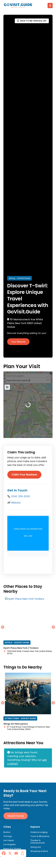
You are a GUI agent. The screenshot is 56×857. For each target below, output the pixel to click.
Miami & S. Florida (12, 848)
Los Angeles (9, 844)
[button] (50, 5)
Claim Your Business (24, 474)
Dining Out (35, 847)
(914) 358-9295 (20, 496)
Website (16, 502)
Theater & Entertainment (37, 841)
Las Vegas (8, 840)
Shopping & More (39, 851)
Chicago (7, 836)
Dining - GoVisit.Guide (19, 278)
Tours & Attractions (39, 836)
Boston (6, 832)
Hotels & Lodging (38, 832)
